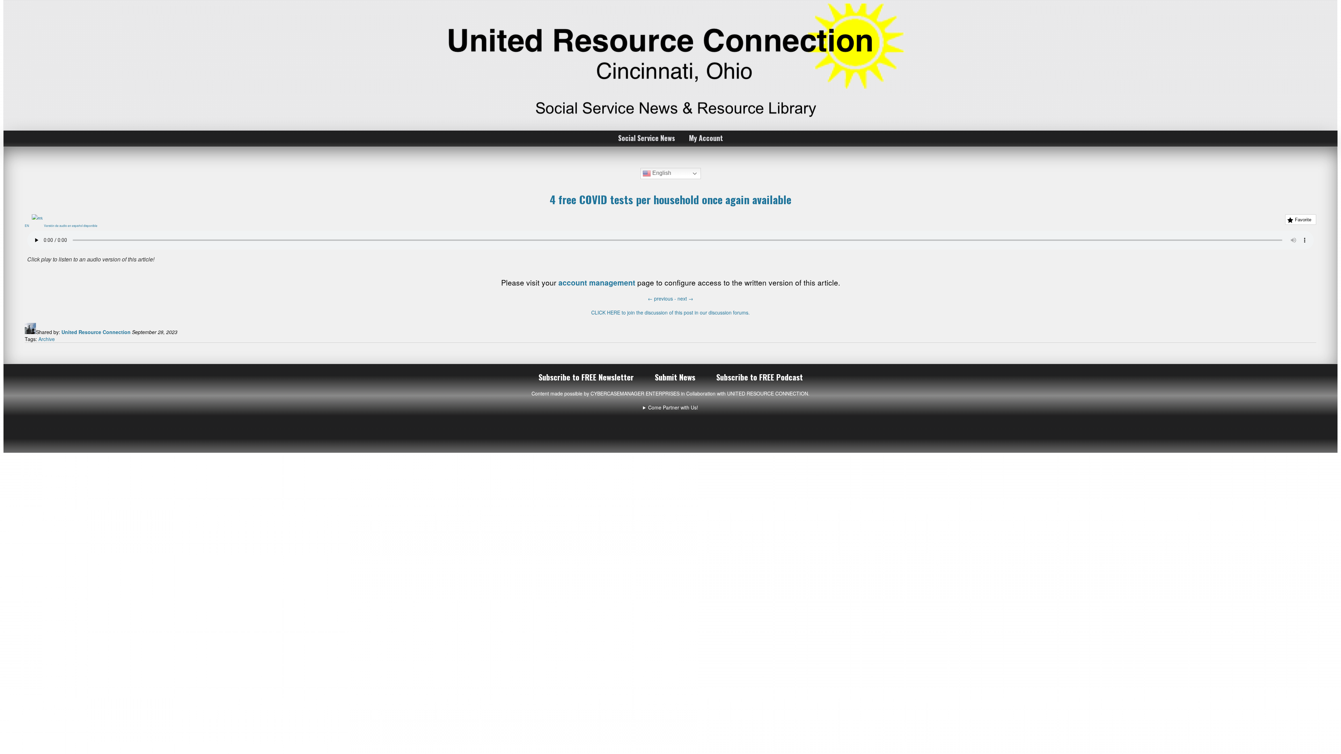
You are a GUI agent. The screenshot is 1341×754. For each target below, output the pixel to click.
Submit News (675, 377)
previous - (662, 298)
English (661, 173)
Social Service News (646, 138)
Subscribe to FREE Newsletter (586, 377)
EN (28, 225)
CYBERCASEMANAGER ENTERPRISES (635, 393)
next (685, 298)
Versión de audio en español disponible (72, 225)
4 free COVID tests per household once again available (670, 199)
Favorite (1303, 219)
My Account (706, 138)
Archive (46, 338)
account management (596, 282)
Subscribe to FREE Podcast (759, 377)
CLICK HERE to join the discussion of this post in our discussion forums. (670, 312)
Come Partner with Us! (673, 407)
